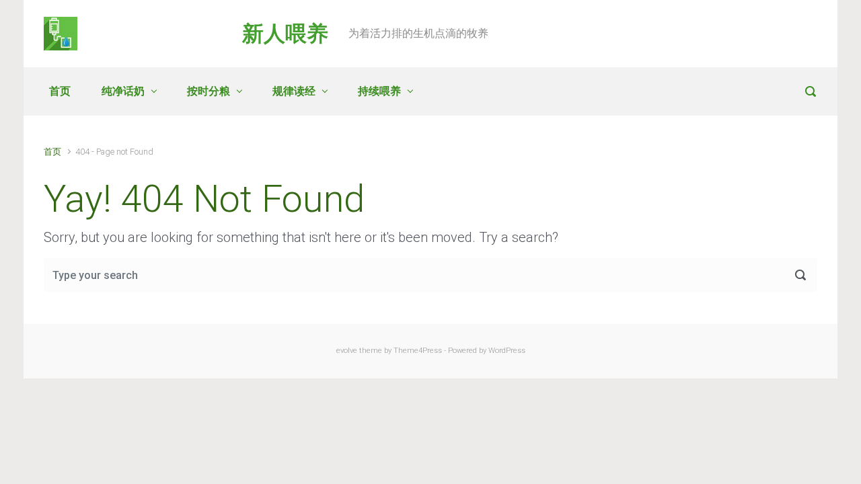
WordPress (506, 350)
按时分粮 (208, 91)
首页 (60, 91)
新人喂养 (285, 33)
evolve (346, 350)
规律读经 (293, 91)
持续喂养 (379, 91)
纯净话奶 (123, 91)
